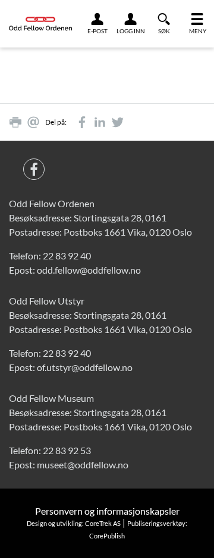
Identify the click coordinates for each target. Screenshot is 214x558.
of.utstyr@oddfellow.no (85, 367)
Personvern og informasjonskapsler (107, 510)
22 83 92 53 (67, 450)
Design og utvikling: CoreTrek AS (74, 523)
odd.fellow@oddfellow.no (89, 269)
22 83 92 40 (67, 255)
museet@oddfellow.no (82, 464)
